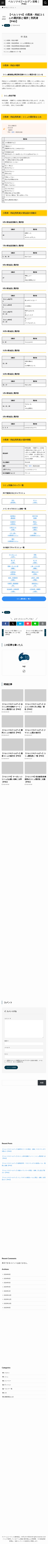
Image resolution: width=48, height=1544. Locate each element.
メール (7, 1047)
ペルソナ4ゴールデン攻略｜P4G (24, 2)
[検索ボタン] (45, 3)
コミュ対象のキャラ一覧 (13, 51)
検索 (42, 1083)
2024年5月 (7, 1282)
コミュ (7, 25)
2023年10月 (7, 1303)
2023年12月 (7, 1295)
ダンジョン (7, 1385)
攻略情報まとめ (9, 1397)
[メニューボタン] (2, 3)
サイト (6, 1054)
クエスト (7, 1373)
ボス (5, 1393)
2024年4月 (7, 1287)
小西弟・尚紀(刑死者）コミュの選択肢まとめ (19, 43)
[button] (5, 624)
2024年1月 (7, 1291)
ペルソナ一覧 (8, 1389)
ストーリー (7, 1381)
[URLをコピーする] (42, 624)
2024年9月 (7, 1274)
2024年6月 (7, 1278)
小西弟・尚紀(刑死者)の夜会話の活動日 (18, 46)
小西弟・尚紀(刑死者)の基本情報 (16, 49)
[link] (24, 671)
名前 (6, 1041)
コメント (7, 1018)
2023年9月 (7, 1307)
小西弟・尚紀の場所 (12, 40)
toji (24, 666)
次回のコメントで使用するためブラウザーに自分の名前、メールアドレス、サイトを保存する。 (24, 1061)
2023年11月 (7, 1299)
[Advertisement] (24, 894)
